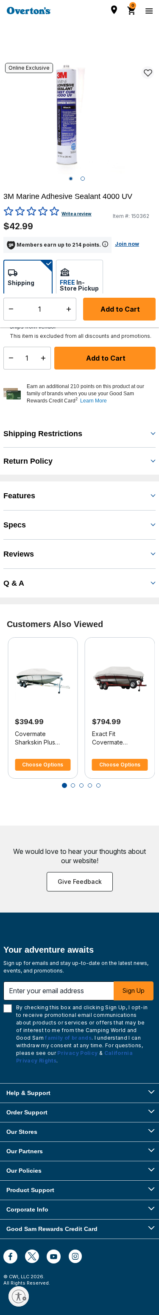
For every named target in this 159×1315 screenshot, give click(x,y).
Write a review (76, 213)
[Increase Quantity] (45, 358)
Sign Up (134, 990)
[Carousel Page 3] (81, 785)
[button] (90, 393)
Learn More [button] (93, 401)
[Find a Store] (114, 9)
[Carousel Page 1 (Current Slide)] (64, 785)
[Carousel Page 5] (98, 785)
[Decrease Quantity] (9, 358)
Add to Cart (105, 358)
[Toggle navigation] (148, 10)
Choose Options (42, 764)
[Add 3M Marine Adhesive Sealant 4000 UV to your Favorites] (147, 72)
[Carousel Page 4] (90, 785)
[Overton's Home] (29, 10)
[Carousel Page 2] (73, 785)
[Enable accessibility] (18, 1296)
